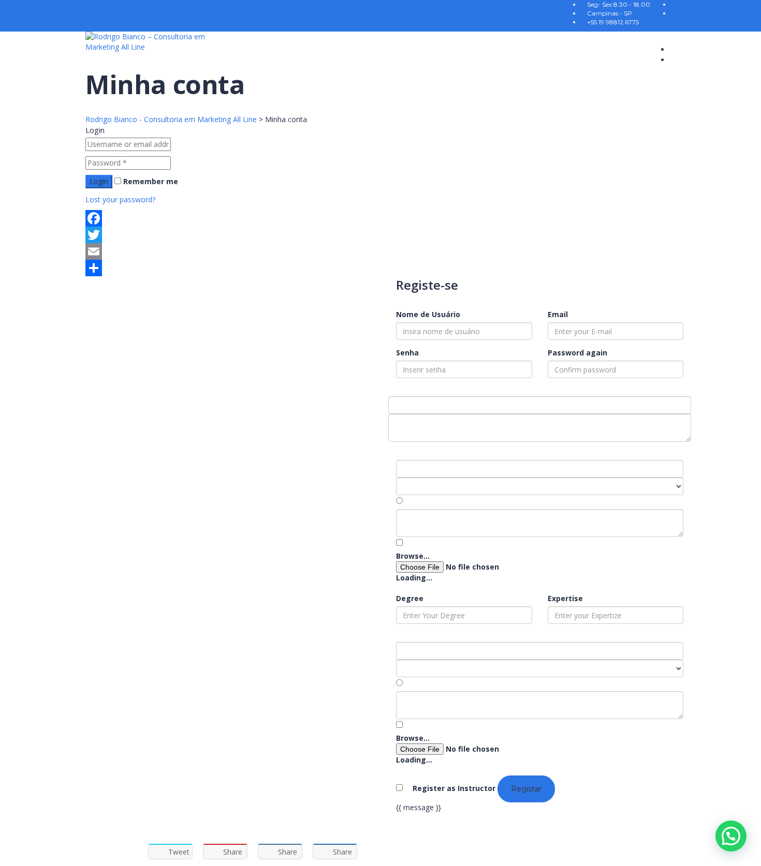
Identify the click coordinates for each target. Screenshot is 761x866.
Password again (577, 352)
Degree (409, 598)
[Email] (380, 251)
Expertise (565, 598)
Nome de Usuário (428, 314)
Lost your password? (120, 199)
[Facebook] (380, 218)
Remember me (149, 181)
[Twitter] (380, 235)
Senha (407, 352)
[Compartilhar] (380, 268)
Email (558, 314)
